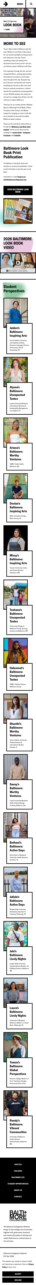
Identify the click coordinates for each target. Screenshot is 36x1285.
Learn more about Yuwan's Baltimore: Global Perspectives (16, 1034)
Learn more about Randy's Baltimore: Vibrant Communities (16, 1093)
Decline (18, 1280)
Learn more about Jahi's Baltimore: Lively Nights (15, 923)
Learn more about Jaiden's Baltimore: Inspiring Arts (16, 300)
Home (7, 29)
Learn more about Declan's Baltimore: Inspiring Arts (16, 476)
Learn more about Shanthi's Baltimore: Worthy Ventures (17, 696)
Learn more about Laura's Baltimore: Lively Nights (16, 980)
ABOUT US (18, 1190)
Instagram (26, 132)
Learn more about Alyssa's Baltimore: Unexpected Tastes (16, 359)
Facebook (6, 135)
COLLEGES (18, 1171)
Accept (18, 1274)
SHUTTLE (18, 1164)
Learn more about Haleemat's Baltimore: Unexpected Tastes (17, 640)
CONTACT (18, 1196)
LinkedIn (17, 135)
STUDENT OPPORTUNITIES (18, 1183)
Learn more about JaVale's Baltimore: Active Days (16, 869)
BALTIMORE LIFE (18, 1177)
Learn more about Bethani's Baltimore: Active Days (17, 815)
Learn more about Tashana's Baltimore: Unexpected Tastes (17, 582)
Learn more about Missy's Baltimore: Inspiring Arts (16, 528)
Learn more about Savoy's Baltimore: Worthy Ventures (16, 757)
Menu (20, 4)
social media (17, 132)
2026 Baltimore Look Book (18, 190)
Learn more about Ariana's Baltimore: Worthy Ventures (16, 420)
